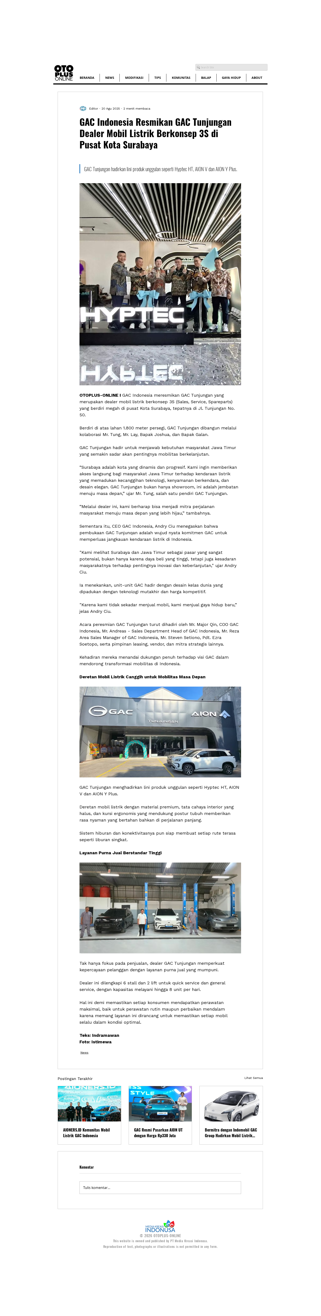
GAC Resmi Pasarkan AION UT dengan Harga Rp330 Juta (158, 1132)
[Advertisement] (131, 30)
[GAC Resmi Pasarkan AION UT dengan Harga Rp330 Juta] (160, 1103)
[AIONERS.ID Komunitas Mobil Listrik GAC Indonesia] (89, 1103)
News (84, 1052)
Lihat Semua (253, 1078)
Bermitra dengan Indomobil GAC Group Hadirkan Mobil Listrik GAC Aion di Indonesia (231, 1132)
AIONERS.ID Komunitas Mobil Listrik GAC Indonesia (86, 1132)
